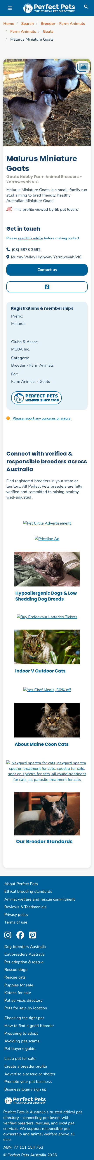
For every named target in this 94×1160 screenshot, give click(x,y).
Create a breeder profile (25, 1066)
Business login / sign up (25, 1089)
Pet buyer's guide (19, 1048)
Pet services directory (23, 1000)
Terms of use (15, 922)
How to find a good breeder (29, 1025)
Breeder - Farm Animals (63, 23)
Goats (48, 31)
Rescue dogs (15, 969)
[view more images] (47, 102)
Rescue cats (15, 977)
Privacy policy (16, 914)
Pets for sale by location (25, 1008)
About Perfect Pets (21, 883)
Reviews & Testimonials (25, 907)
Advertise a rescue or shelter (29, 1074)
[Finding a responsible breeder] (47, 819)
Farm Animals (23, 31)
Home (8, 23)
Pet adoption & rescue (24, 962)
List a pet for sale (19, 1058)
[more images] (83, 67)
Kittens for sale (17, 992)
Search (27, 23)
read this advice (30, 238)
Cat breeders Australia (24, 954)
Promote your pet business (28, 1081)
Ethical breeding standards (28, 891)
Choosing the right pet (24, 1017)
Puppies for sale (18, 985)
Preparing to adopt (21, 1033)
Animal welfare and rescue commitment (39, 899)
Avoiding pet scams (21, 1041)
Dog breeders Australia (25, 946)
